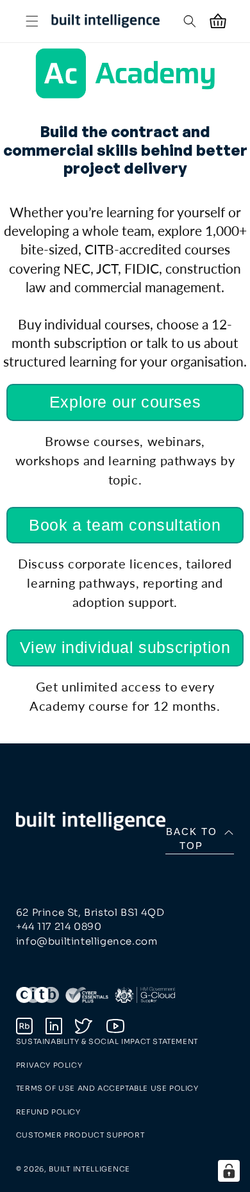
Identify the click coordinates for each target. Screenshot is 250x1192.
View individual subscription (125, 647)
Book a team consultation (125, 525)
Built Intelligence (89, 1168)
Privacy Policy (49, 1065)
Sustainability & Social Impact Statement (107, 1041)
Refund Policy (48, 1111)
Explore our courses (125, 402)
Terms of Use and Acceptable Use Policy (107, 1088)
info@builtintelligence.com (87, 941)
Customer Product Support (80, 1134)
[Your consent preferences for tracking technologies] (229, 1171)
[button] (32, 21)
